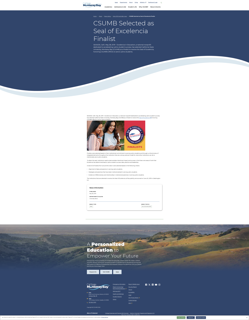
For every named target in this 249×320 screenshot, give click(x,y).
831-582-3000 (92, 302)
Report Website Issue (134, 284)
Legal (129, 295)
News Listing (107, 16)
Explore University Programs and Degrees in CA (142, 313)
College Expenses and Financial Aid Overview (117, 313)
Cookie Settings (132, 300)
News (100, 16)
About (131, 2)
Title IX (130, 289)
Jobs (129, 303)
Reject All (190, 317)
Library (114, 299)
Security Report (132, 287)
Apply (116, 2)
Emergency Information (119, 284)
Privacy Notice (104, 317)
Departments (123, 2)
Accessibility (131, 292)
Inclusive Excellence (146, 206)
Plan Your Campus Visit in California (130, 314)
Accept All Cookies (201, 317)
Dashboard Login (152, 2)
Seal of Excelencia (144, 117)
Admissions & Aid (120, 7)
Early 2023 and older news (120, 16)
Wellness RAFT (117, 291)
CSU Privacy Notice (133, 297)
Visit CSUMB (106, 272)
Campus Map (92, 296)
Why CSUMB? (143, 7)
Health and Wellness (118, 294)
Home (95, 16)
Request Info (93, 272)
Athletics (142, 2)
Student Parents (117, 296)
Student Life (132, 7)
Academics (108, 7)
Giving (136, 2)
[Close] (246, 317)
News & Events (155, 7)
